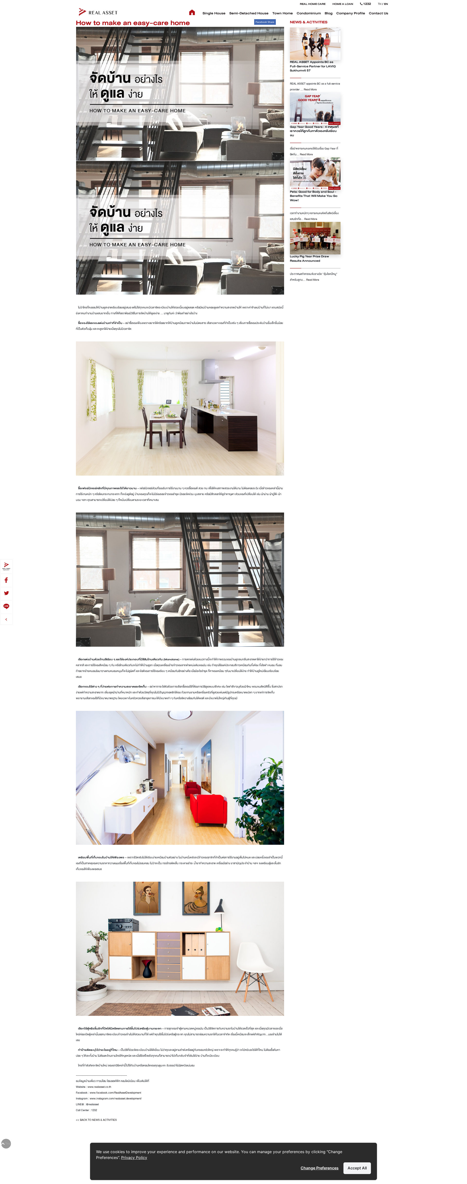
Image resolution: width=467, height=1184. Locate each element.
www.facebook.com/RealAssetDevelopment (115, 1092)
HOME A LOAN (342, 3)
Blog (328, 13)
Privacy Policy (134, 1157)
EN (386, 3)
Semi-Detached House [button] (249, 13)
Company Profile (350, 13)
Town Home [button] (282, 13)
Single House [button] (214, 13)
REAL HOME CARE (312, 3)
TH (379, 3)
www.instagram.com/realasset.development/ (116, 1098)
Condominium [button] (309, 13)
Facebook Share (265, 22)
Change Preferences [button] (320, 1168)
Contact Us (378, 13)
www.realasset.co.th (99, 1086)
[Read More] (315, 43)
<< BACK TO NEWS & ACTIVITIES (96, 1119)
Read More (310, 89)
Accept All (357, 1168)
